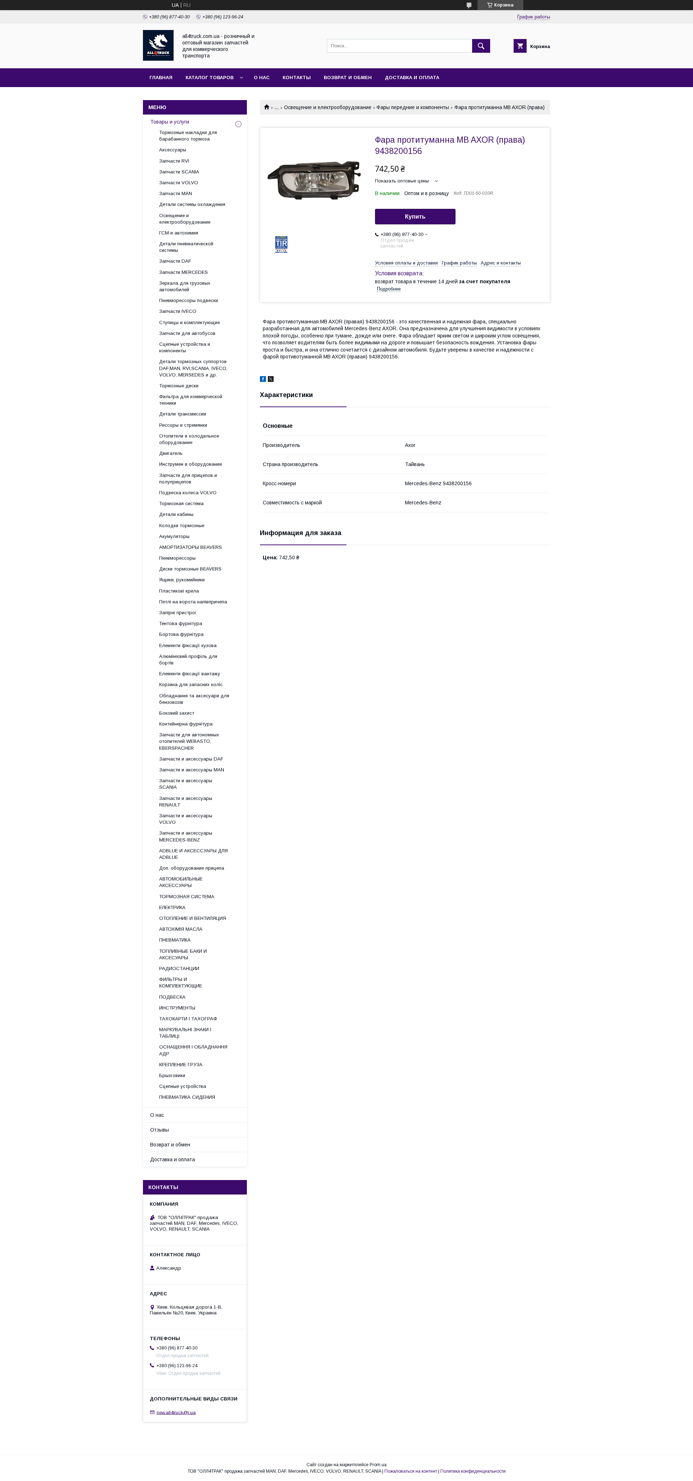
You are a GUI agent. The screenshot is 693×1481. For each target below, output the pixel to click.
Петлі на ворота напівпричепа (193, 601)
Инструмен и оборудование (190, 464)
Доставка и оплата (412, 77)
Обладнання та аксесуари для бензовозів (194, 699)
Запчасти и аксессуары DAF (191, 759)
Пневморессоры (177, 558)
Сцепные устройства (182, 1086)
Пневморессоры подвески (188, 300)
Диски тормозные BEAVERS (190, 569)
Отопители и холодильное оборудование (189, 439)
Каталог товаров (210, 77)
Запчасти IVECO (177, 311)
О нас (262, 77)
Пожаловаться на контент (410, 1471)
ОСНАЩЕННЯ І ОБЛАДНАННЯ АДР (193, 1050)
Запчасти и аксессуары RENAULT (185, 802)
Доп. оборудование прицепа (191, 868)
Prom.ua (378, 1464)
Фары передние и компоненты (412, 107)
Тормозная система (181, 503)
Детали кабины (176, 514)
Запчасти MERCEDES (183, 272)
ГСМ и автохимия (178, 233)
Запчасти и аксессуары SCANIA (185, 784)
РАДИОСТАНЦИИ (179, 968)
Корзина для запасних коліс (191, 684)
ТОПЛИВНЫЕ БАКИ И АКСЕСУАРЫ (183, 954)
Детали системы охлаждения (192, 204)
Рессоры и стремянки (183, 425)
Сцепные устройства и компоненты (184, 347)
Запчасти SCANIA (179, 172)
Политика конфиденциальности (473, 1471)
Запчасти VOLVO (178, 182)
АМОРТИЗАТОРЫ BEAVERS (190, 547)
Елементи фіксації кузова (188, 645)
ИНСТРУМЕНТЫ (177, 1008)
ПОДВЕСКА (172, 997)
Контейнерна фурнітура (186, 724)
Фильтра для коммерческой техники (190, 400)
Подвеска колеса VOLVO (188, 492)
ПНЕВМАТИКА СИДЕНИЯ (187, 1097)
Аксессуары (172, 149)
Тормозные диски (179, 385)
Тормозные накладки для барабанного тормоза (188, 136)
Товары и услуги (169, 122)
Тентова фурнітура (180, 623)
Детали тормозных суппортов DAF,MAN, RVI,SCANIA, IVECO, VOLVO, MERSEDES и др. (193, 368)
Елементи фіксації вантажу (189, 673)
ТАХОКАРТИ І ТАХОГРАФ (188, 1018)
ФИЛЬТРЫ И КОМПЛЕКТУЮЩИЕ (180, 983)
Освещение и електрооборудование (327, 107)
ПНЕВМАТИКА (175, 940)
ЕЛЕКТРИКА (172, 907)
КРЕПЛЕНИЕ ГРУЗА (180, 1064)
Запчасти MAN (175, 193)
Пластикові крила (179, 591)
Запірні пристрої (177, 612)
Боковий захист (176, 713)
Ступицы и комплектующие (189, 322)
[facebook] (263, 380)
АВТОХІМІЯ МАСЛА (180, 929)
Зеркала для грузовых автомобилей (184, 286)
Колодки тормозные (181, 525)
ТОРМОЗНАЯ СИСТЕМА (186, 896)
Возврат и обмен (348, 77)
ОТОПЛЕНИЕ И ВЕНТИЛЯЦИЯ (192, 918)
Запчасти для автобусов (187, 333)
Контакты (297, 77)
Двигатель (171, 453)
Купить (415, 217)
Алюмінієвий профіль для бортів (188, 660)
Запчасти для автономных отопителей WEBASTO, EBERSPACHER (189, 741)
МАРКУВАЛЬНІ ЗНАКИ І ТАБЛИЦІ (185, 1033)
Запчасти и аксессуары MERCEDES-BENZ (185, 836)
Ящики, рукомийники (182, 579)
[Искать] (481, 46)
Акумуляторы (174, 536)
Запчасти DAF (175, 261)
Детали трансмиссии (182, 414)
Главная (161, 77)
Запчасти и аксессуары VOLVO (185, 819)
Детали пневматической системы (186, 247)
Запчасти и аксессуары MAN (191, 769)
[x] (271, 380)
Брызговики (172, 1075)
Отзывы (159, 1130)
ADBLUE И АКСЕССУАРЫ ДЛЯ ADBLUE (193, 854)
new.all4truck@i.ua (176, 1412)
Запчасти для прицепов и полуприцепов (188, 479)
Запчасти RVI (174, 161)
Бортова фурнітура (181, 634)
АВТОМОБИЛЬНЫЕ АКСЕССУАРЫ (180, 882)
